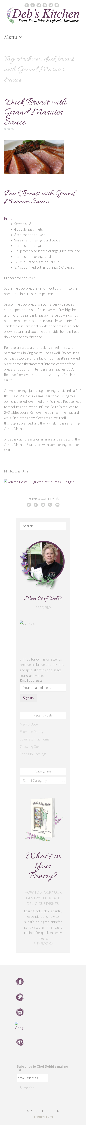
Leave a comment (43, 498)
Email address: (31, 680)
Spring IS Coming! (33, 754)
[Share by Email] (57, 504)
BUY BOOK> (43, 944)
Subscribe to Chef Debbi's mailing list (42, 1068)
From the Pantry (31, 731)
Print (8, 218)
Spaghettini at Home (35, 739)
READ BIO (43, 608)
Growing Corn (30, 746)
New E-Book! (29, 724)
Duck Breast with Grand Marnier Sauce (35, 112)
